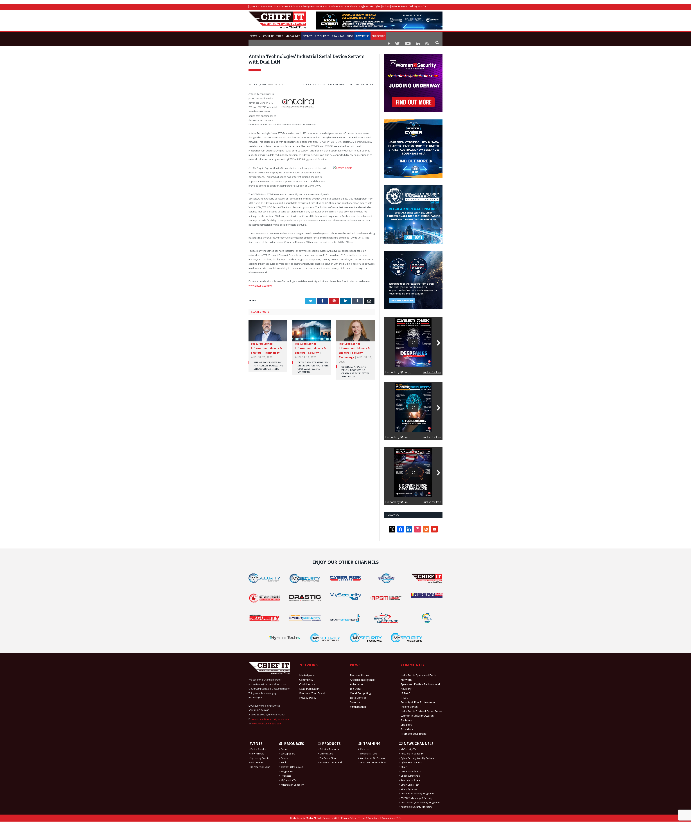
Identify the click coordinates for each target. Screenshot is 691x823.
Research (286, 758)
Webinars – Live (368, 753)
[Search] (437, 42)
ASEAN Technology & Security (417, 798)
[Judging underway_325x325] (413, 111)
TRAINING (338, 36)
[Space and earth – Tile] (413, 308)
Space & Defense (410, 775)
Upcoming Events (259, 758)
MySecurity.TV (288, 780)
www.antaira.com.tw (259, 284)
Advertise (362, 36)
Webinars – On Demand (373, 758)
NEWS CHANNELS (418, 743)
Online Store (326, 753)
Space (264, 6)
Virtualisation (358, 706)
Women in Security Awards (417, 715)
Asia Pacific (322, 6)
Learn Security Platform (373, 762)
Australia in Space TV (292, 784)
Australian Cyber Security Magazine (420, 802)
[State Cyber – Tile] (413, 177)
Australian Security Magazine (417, 806)
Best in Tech (407, 6)
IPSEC (404, 697)
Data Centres (358, 697)
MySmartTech (421, 6)
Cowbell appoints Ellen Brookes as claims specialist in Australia (355, 370)
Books (284, 762)
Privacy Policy (307, 697)
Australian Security (353, 6)
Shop (350, 36)
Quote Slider (327, 84)
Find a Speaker (258, 749)
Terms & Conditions (369, 818)
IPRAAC (405, 693)
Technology (352, 84)
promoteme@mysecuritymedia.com (270, 719)
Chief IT (405, 766)
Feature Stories (359, 675)
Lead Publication (309, 688)
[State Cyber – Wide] (379, 28)
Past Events (256, 762)
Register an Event (260, 766)
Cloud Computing (360, 693)
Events (307, 36)
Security (339, 84)
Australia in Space (410, 780)
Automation (357, 684)
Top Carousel (367, 84)
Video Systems (308, 6)
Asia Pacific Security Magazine (417, 793)
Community (306, 679)
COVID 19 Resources (292, 766)
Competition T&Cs (391, 818)
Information (259, 347)
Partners (406, 720)
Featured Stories (262, 342)
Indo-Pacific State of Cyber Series (421, 711)
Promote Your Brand (312, 693)
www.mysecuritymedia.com (266, 723)
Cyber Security (311, 84)
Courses (364, 749)
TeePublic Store (328, 758)
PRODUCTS (331, 743)
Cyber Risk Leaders (411, 762)
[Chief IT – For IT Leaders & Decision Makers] (277, 21)
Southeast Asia (336, 6)
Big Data (355, 688)
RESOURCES (293, 743)
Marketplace (307, 675)
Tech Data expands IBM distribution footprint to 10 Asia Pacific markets (313, 366)
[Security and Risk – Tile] (413, 242)
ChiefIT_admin (259, 84)
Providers (407, 729)
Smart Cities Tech (410, 784)
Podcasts (286, 775)
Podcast (386, 6)
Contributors (273, 36)
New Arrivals (257, 753)
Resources (322, 36)
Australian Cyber (372, 6)
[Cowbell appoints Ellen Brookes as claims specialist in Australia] (355, 331)
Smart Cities (274, 6)
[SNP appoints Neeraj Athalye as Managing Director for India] (268, 331)
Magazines (293, 36)
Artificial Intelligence (362, 679)
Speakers (406, 724)
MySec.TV (395, 6)
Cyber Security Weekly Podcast (418, 758)
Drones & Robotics (290, 6)
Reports (285, 749)
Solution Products (329, 749)
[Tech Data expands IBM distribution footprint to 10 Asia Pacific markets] (311, 331)
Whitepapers (288, 753)
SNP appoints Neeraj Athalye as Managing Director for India (268, 364)
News (253, 36)
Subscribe (378, 36)
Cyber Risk (254, 6)
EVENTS (256, 743)
